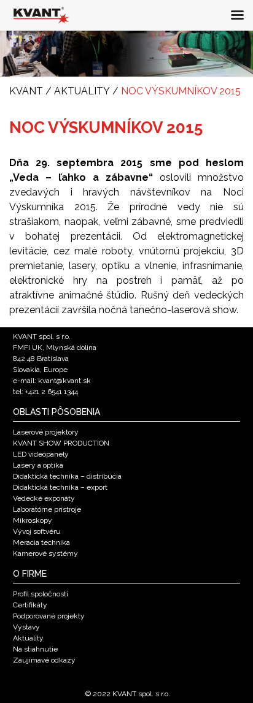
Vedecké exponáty (44, 498)
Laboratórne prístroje (47, 509)
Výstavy (26, 627)
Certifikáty (30, 605)
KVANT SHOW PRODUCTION (61, 443)
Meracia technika (41, 542)
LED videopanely (41, 454)
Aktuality (28, 638)
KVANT (26, 91)
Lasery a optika (38, 465)
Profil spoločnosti (40, 594)
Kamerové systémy (45, 553)
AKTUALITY (82, 91)
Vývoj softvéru (37, 531)
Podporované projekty (49, 616)
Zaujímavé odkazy (44, 660)
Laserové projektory (46, 432)
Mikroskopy (32, 520)
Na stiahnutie (35, 649)
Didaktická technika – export (60, 487)
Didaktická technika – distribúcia (67, 476)
